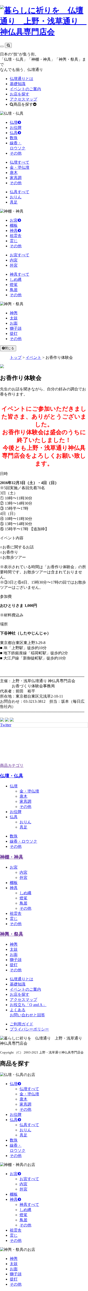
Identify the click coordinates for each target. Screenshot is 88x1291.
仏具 (14, 133)
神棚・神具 (11, 857)
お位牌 (16, 127)
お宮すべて (19, 255)
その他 (16, 153)
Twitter (5, 725)
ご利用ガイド (21, 1024)
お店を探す (19, 94)
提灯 (14, 333)
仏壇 (14, 122)
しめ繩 (25, 893)
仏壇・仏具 (11, 775)
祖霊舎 (16, 236)
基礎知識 (17, 84)
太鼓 (14, 318)
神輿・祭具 (11, 934)
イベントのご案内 (25, 89)
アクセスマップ (23, 99)
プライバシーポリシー (29, 1029)
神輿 (14, 313)
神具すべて (19, 274)
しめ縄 (16, 279)
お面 (14, 323)
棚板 (14, 225)
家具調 (16, 178)
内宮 (14, 260)
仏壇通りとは (21, 79)
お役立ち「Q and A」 (28, 1005)
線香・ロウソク (23, 841)
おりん (16, 197)
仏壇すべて (19, 162)
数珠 (14, 138)
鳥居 (14, 290)
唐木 (14, 172)
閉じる (9, 348)
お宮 (14, 220)
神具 (14, 230)
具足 (14, 202)
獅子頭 (16, 328)
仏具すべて (19, 192)
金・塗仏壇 (19, 167)
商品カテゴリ (11, 765)
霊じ (14, 241)
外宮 (14, 265)
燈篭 (14, 285)
